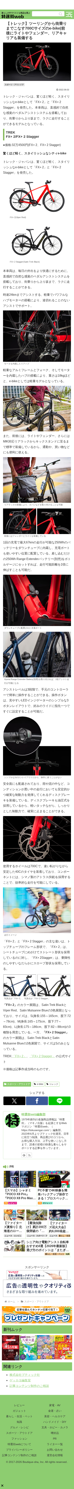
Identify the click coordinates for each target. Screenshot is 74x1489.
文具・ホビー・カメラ (55, 1427)
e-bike (40, 1084)
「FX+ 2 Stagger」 (42, 1056)
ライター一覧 (55, 1444)
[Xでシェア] (14, 1101)
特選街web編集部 (33, 1114)
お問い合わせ (55, 1449)
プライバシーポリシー (19, 1449)
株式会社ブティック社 (24, 1374)
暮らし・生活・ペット (19, 1416)
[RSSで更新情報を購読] (29, 1155)
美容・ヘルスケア (54, 1416)
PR (55, 1438)
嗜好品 (55, 1432)
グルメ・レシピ (19, 1427)
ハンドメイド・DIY (54, 1421)
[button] (60, 14)
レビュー (19, 1405)
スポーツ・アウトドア (18, 1084)
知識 (19, 1421)
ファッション (19, 1438)
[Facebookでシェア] (37, 1101)
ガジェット (19, 1410)
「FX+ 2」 (19, 1056)
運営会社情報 (55, 1455)
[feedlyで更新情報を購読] (23, 1155)
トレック (53, 1084)
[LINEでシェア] (60, 1101)
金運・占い (54, 1410)
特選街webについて (19, 1444)
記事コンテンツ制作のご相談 (29, 1385)
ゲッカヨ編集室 (20, 1380)
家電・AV (54, 1405)
